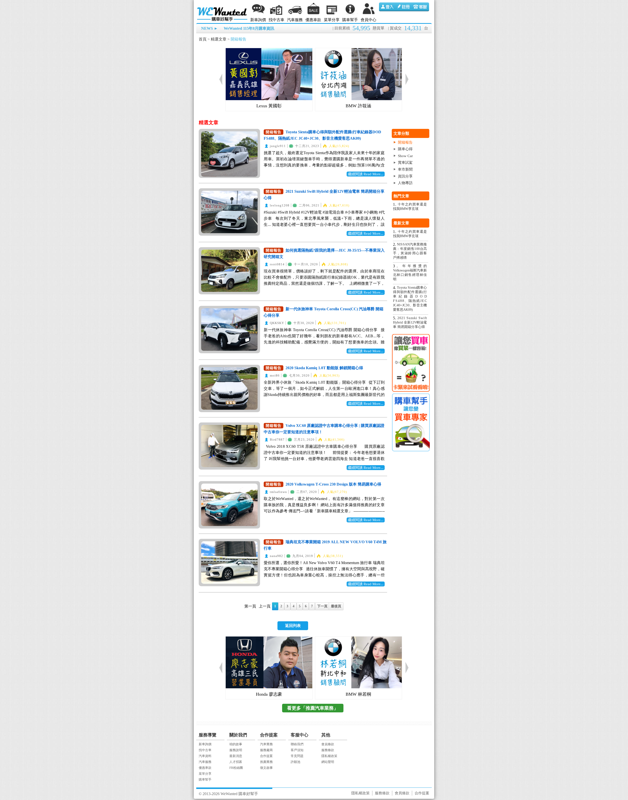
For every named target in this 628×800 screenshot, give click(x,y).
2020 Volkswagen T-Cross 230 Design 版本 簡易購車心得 (333, 484)
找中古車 (276, 20)
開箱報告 (238, 39)
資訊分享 (405, 176)
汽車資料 (205, 756)
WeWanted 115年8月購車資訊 (249, 28)
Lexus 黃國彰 (269, 105)
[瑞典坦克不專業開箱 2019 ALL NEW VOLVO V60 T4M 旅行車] (229, 562)
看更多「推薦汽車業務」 (312, 708)
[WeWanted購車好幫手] (222, 8)
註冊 (404, 6)
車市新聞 (405, 169)
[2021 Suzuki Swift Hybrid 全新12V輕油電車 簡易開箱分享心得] (229, 212)
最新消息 (235, 756)
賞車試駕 (405, 162)
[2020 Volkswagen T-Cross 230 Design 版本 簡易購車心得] (229, 505)
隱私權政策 (329, 756)
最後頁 (336, 606)
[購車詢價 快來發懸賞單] (411, 363)
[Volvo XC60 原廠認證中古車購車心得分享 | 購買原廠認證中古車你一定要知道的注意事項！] (229, 446)
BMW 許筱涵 (358, 105)
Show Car (405, 156)
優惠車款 (313, 20)
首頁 (203, 39)
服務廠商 (266, 750)
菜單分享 (332, 20)
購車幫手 (350, 20)
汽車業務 (266, 744)
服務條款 (327, 750)
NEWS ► (209, 28)
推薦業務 (266, 762)
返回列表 (293, 626)
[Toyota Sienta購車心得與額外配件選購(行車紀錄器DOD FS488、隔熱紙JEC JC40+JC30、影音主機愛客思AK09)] (229, 154)
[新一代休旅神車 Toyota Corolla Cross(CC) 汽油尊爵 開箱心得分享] (229, 329)
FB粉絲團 (236, 768)
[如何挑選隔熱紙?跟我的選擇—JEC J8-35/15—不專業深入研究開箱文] (229, 271)
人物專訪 (405, 183)
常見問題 (297, 756)
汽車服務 (295, 20)
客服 (420, 6)
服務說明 (235, 750)
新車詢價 (258, 20)
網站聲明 (327, 762)
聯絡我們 (297, 744)
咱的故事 (235, 744)
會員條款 (327, 744)
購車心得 (405, 149)
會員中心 (368, 20)
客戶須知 (297, 750)
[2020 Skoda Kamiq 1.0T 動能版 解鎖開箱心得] (229, 388)
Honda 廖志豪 (269, 694)
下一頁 (322, 606)
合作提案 (266, 756)
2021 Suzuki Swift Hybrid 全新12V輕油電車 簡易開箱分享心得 (410, 322)
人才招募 (235, 762)
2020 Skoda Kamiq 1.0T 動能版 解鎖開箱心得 (324, 368)
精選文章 (218, 39)
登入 (387, 6)
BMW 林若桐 (358, 694)
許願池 (295, 762)
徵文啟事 (266, 768)
